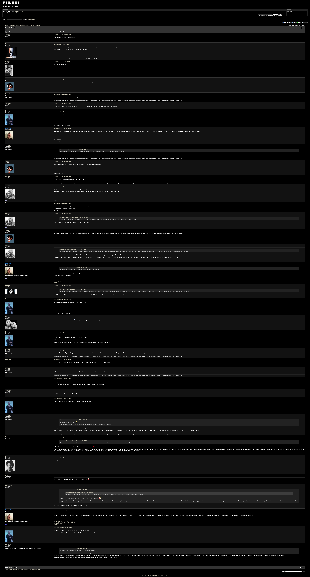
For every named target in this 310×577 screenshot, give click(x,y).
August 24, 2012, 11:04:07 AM (62, 332)
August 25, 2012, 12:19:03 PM (62, 378)
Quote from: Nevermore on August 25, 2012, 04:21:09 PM (74, 489)
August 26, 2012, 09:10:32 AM (63, 475)
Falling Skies (37, 25)
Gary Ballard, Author (58, 281)
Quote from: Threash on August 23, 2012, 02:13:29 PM (73, 249)
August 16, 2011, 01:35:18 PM (62, 34)
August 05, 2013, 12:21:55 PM (63, 510)
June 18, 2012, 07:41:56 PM (62, 44)
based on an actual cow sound (65, 320)
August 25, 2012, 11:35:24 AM (62, 350)
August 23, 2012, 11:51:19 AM (62, 161)
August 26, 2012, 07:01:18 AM (62, 457)
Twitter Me (55, 142)
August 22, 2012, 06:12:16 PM (62, 94)
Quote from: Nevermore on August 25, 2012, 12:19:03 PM (74, 419)
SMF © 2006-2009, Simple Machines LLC (160, 575)
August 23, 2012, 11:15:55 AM (62, 128)
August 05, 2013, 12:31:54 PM (63, 527)
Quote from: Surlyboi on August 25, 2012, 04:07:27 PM (73, 441)
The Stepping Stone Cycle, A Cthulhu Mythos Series (66, 141)
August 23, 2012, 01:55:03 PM (62, 203)
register (21, 11)
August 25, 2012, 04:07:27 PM (62, 415)
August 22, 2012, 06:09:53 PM (62, 79)
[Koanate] (6, 200)
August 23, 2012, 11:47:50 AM (62, 145)
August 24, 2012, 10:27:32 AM (62, 316)
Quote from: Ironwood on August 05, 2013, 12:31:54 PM (73, 548)
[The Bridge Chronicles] (6, 143)
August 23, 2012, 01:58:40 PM (62, 213)
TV (30, 25)
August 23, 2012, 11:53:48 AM (62, 176)
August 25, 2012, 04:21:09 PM (62, 437)
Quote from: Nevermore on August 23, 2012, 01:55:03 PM (74, 217)
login (16, 11)
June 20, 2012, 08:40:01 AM (62, 61)
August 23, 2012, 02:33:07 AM (62, 111)
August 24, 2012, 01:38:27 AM (62, 299)
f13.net (6, 25)
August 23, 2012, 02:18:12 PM (62, 245)
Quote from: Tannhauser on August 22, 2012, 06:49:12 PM (74, 149)
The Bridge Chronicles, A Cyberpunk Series (65, 140)
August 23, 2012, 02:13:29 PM (62, 230)
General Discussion (24, 25)
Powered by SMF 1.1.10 (146, 575)
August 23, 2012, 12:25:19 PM (62, 186)
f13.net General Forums (14, 25)
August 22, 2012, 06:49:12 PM (62, 103)
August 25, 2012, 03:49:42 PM (62, 398)
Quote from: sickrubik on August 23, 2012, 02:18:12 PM (73, 267)
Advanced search (32, 19)
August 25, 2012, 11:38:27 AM (62, 359)
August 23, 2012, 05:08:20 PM (62, 285)
